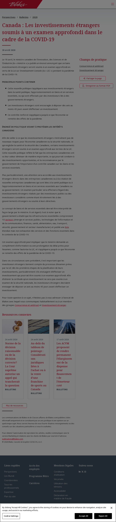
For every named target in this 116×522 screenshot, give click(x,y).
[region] (58, 512)
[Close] (111, 508)
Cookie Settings (11, 516)
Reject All (103, 516)
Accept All (83, 516)
